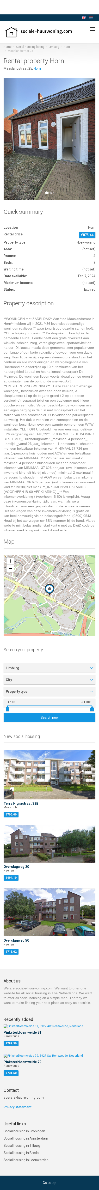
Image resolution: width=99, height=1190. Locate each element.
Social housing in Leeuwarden (26, 1160)
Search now (50, 717)
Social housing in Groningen (24, 1131)
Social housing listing (30, 47)
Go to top (49, 1183)
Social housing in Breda (21, 1153)
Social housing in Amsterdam (26, 1138)
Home (8, 47)
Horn (67, 47)
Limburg (54, 47)
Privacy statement (17, 1107)
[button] (10, 139)
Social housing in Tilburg (22, 1145)
